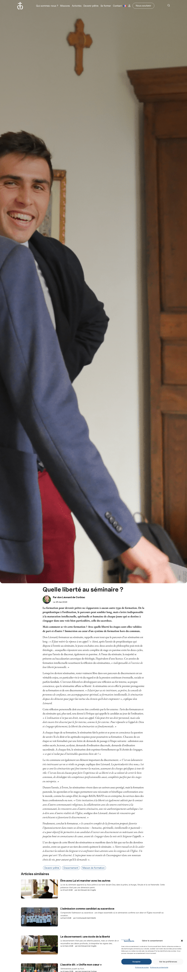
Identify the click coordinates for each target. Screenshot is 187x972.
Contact (117, 5)
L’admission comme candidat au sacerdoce (87, 908)
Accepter (136, 962)
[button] (182, 940)
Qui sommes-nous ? (47, 5)
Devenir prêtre (90, 5)
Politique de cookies (142, 967)
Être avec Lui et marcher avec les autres (85, 880)
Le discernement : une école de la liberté (85, 936)
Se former (105, 5)
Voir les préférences (168, 962)
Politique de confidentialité (159, 967)
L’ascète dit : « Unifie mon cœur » (81, 964)
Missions (65, 5)
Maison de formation (93, 867)
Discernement (70, 867)
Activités (76, 5)
